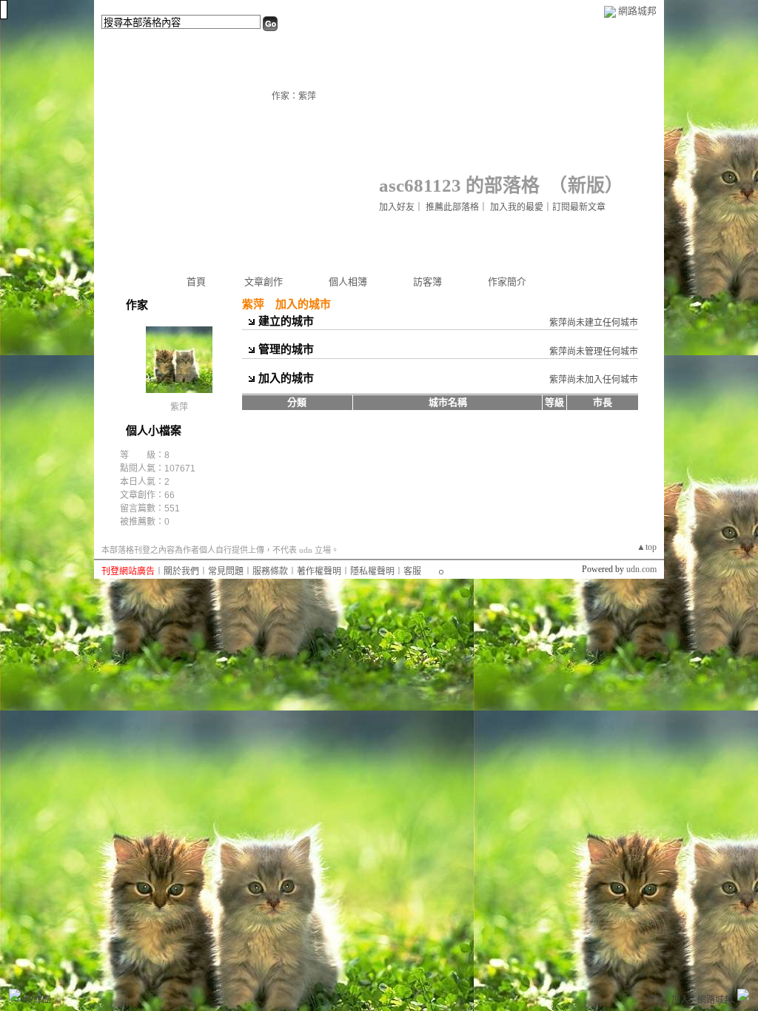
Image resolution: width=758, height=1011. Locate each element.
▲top (647, 547)
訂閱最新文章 (579, 207)
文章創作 (263, 281)
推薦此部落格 (452, 207)
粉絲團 (37, 1000)
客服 (412, 571)
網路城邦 (637, 10)
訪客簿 (427, 281)
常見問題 (226, 571)
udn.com (641, 569)
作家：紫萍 (294, 96)
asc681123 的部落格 (459, 185)
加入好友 (397, 207)
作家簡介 (507, 281)
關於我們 (181, 571)
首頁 (196, 281)
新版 (586, 185)
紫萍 (179, 407)
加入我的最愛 (516, 207)
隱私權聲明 (372, 571)
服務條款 (270, 571)
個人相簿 (348, 281)
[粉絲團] (15, 995)
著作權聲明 (319, 571)
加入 (680, 1000)
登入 (655, 1000)
